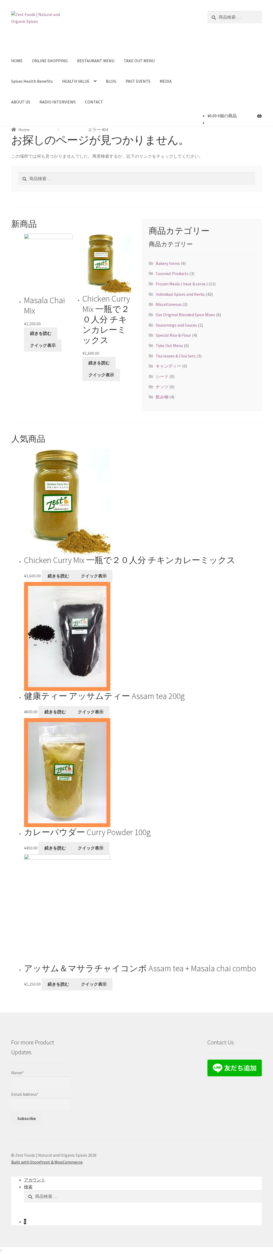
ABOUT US (20, 102)
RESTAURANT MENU (95, 60)
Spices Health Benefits (32, 81)
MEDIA (166, 81)
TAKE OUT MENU (139, 60)
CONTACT (94, 102)
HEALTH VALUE (76, 81)
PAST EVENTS (138, 81)
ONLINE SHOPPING (50, 60)
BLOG (111, 81)
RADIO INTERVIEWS (57, 102)
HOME (17, 60)
